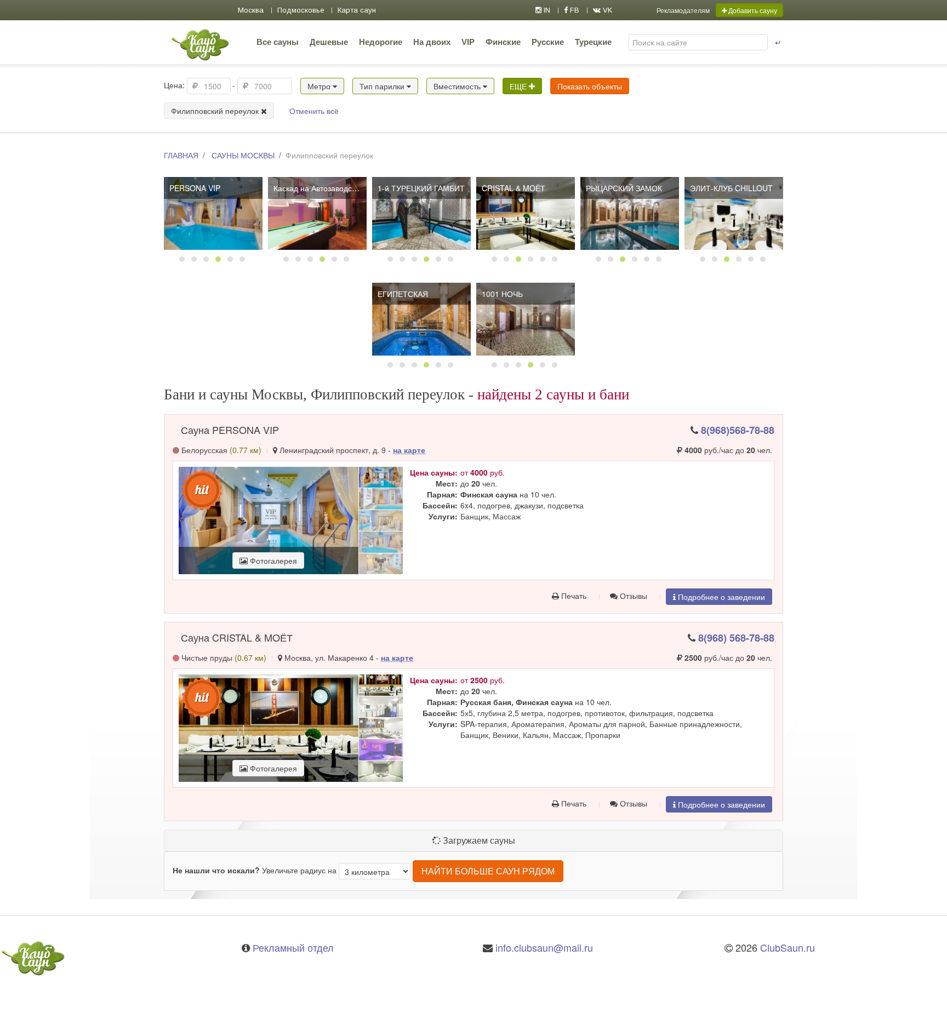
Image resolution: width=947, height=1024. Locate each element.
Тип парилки (383, 86)
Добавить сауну (752, 10)
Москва (251, 10)
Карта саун (357, 10)
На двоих (431, 42)
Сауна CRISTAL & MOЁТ (237, 637)
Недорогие (380, 42)
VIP (468, 42)
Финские (503, 42)
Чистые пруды (222, 657)
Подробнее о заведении (720, 596)
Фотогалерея (272, 560)
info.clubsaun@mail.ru (544, 947)
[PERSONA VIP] (213, 213)
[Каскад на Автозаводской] (317, 213)
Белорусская (220, 449)
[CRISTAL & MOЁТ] (525, 213)
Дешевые (329, 42)
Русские (548, 42)
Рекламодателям (683, 10)
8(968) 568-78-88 (736, 638)
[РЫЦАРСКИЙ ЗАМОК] (629, 213)
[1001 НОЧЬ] (525, 319)
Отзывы (632, 595)
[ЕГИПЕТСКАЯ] (421, 319)
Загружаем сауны (478, 840)
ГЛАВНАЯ (181, 155)
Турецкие (593, 42)
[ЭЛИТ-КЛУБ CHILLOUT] (733, 213)
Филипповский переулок (216, 110)
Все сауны (277, 42)
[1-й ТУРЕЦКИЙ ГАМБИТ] (421, 213)
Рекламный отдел (293, 947)
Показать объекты (589, 86)
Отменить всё (314, 110)
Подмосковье (300, 10)
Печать (572, 595)
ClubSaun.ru (787, 947)
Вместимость (458, 86)
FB (573, 10)
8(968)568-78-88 (737, 430)
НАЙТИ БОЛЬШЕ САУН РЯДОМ (488, 871)
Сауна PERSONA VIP (230, 429)
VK (606, 10)
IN (545, 10)
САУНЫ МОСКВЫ (243, 155)
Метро (320, 86)
